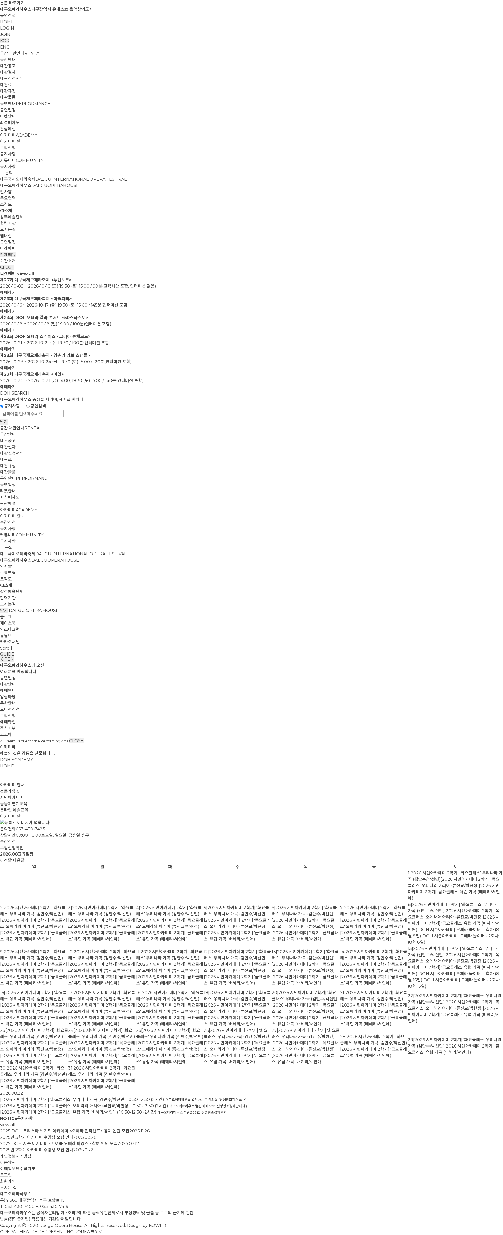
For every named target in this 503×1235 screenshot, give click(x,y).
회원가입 (8, 1181)
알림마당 (8, 696)
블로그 (6, 616)
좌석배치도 (10, 122)
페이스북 (8, 623)
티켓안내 (8, 116)
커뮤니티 (21, 160)
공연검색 (8, 15)
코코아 (6, 734)
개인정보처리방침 (15, 1156)
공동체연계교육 (14, 803)
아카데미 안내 (12, 141)
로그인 (6, 1175)
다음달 (19, 860)
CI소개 (6, 210)
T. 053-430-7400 (17, 1206)
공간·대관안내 (21, 53)
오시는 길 (8, 1187)
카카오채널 (10, 642)
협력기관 (8, 223)
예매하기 (8, 292)
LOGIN (7, 28)
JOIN (5, 34)
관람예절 (8, 128)
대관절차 (8, 72)
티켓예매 (8, 248)
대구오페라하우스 (39, 185)
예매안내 (8, 690)
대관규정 (8, 91)
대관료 (6, 84)
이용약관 (8, 1162)
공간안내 (8, 59)
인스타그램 (10, 629)
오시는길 (8, 229)
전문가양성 (10, 791)
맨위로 (97, 1231)
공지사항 (8, 154)
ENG (5, 47)
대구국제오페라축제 (63, 179)
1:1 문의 (6, 172)
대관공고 (8, 65)
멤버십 (6, 235)
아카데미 (18, 135)
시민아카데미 (12, 797)
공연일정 (8, 110)
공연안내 (25, 103)
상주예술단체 (12, 216)
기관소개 (8, 261)
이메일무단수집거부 (17, 1168)
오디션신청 (10, 709)
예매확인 (8, 721)
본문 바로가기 (12, 3)
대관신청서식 (12, 78)
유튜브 (6, 635)
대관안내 (8, 684)
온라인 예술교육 (14, 810)
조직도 (6, 204)
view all (25, 273)
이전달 (6, 860)
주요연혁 (8, 198)
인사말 (6, 191)
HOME (7, 21)
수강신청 (8, 147)
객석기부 (8, 728)
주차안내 (8, 703)
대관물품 (8, 97)
